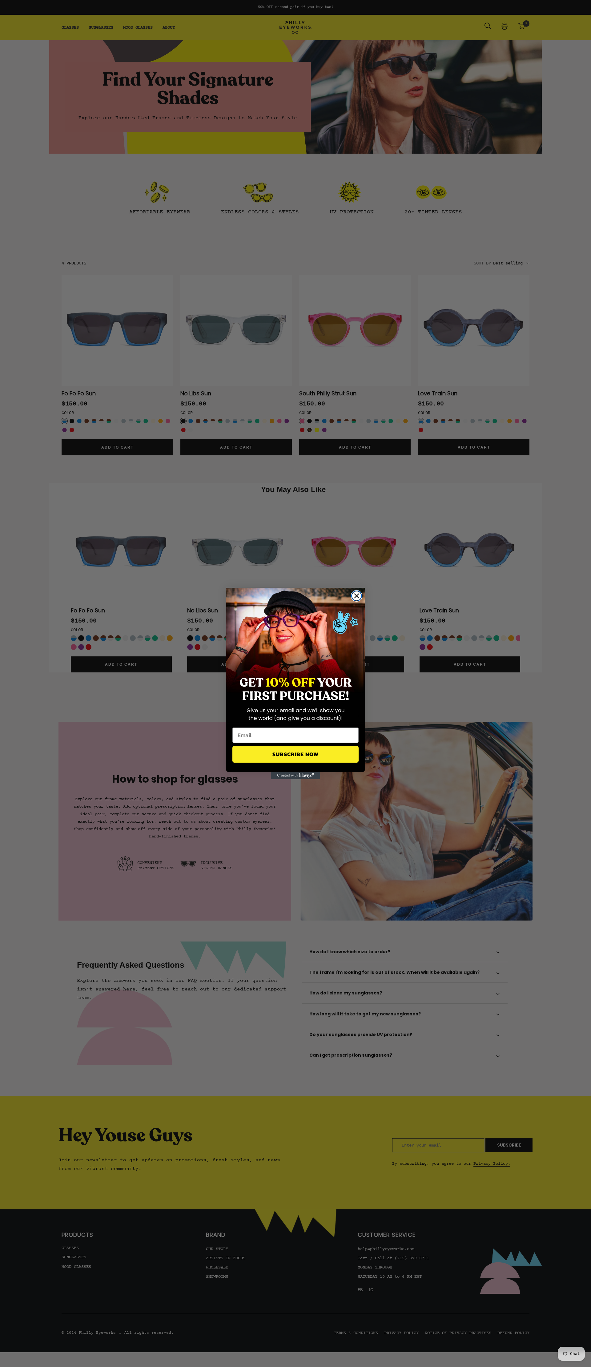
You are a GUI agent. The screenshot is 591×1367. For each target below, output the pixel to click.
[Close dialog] (357, 596)
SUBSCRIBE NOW (295, 754)
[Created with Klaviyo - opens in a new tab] (295, 775)
